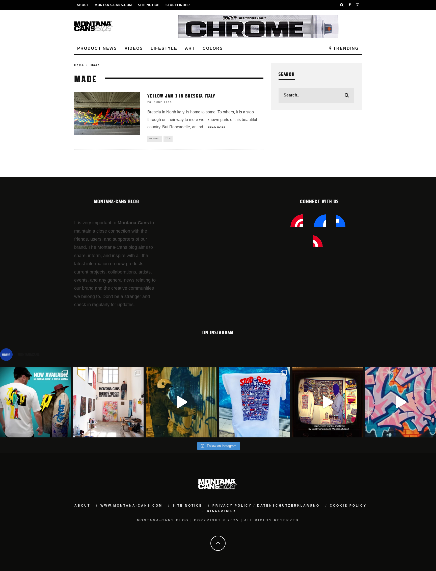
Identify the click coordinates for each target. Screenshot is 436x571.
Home (79, 64)
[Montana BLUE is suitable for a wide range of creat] (400, 402)
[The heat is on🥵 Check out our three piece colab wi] (254, 402)
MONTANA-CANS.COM (113, 5)
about (82, 505)
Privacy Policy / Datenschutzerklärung (266, 505)
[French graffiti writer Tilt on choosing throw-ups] (181, 402)
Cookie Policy (348, 505)
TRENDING (345, 48)
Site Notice (148, 5)
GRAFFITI (154, 138)
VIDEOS (134, 48)
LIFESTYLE (164, 48)
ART (190, 48)
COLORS (213, 48)
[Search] (342, 5)
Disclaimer (221, 511)
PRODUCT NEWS (97, 48)
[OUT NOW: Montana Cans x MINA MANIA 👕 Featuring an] (35, 402)
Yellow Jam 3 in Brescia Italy (181, 95)
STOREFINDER (178, 5)
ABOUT (83, 5)
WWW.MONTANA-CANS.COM (131, 505)
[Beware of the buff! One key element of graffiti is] (108, 402)
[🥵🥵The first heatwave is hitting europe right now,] (327, 402)
